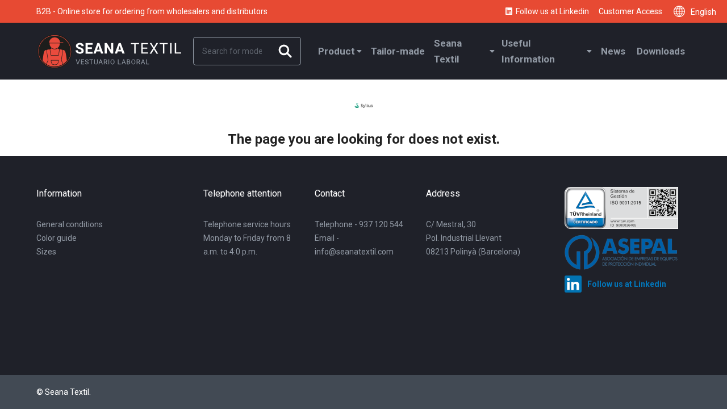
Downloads (661, 51)
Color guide (56, 238)
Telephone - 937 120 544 (359, 224)
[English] (682, 11)
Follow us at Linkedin (552, 11)
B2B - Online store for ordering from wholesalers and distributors (152, 11)
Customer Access (630, 11)
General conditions (69, 224)
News (613, 51)
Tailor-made (398, 51)
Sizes (46, 251)
